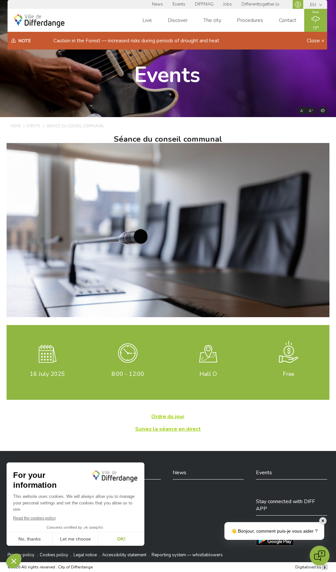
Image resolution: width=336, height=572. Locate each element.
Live (147, 20)
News (157, 4)
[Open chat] (319, 555)
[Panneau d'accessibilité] (298, 4)
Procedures (250, 20)
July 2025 (47, 374)
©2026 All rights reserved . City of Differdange (50, 567)
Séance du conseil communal (75, 126)
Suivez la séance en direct (168, 429)
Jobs (227, 4)
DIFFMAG (204, 4)
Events (179, 4)
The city (212, 20)
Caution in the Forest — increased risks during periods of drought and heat (136, 40)
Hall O (208, 374)
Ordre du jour (167, 416)
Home (15, 126)
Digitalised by (308, 567)
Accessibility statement (124, 555)
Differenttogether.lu (260, 4)
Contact (287, 20)
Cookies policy (54, 555)
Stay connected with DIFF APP (285, 505)
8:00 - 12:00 (128, 374)
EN (313, 5)
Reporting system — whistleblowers (187, 555)
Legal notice (85, 555)
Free (288, 374)
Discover (178, 20)
